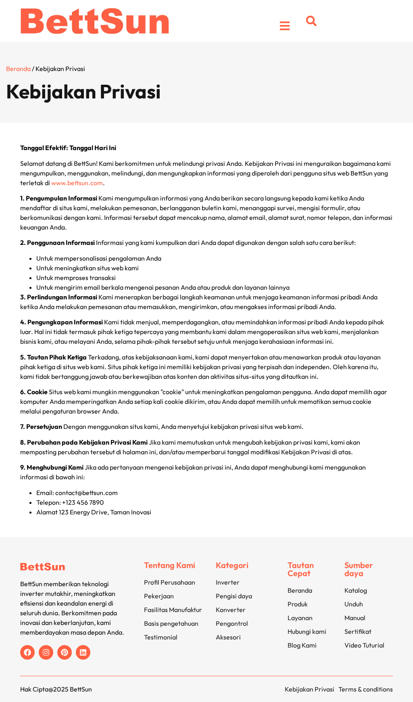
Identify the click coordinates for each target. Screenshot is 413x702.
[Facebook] (27, 652)
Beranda (18, 69)
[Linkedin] (83, 652)
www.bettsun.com (77, 183)
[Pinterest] (64, 652)
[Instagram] (46, 652)
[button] (311, 21)
